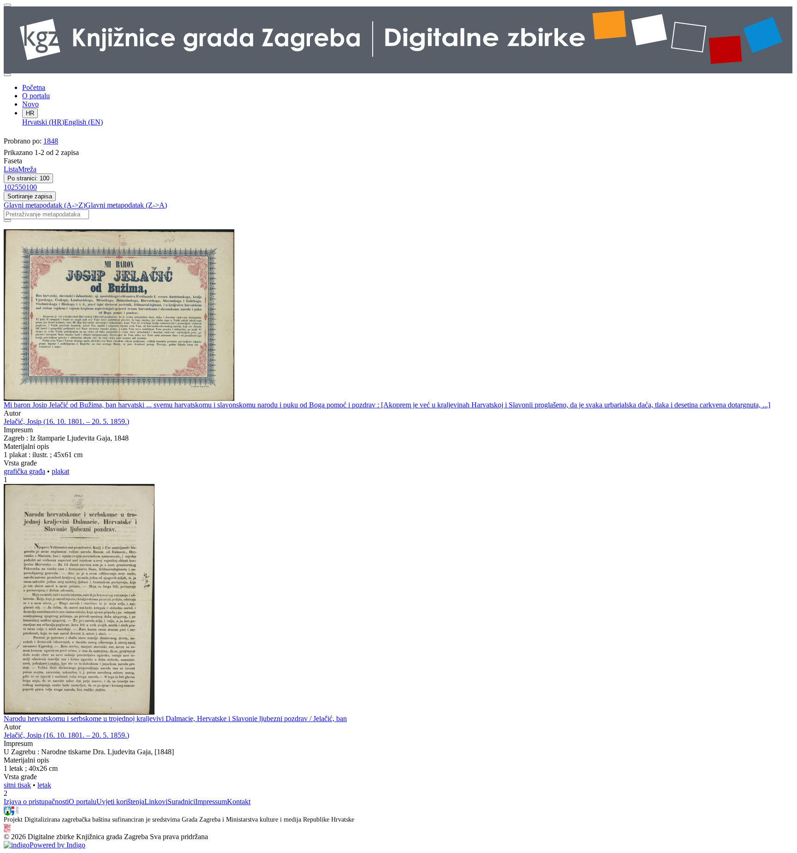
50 (22, 187)
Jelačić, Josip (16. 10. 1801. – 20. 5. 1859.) (66, 421)
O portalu (36, 96)
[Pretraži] (7, 220)
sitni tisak (17, 785)
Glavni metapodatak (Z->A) (126, 205)
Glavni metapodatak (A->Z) (44, 205)
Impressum (211, 801)
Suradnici (181, 801)
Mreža (27, 169)
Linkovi (155, 801)
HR (30, 113)
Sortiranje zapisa (29, 196)
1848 (50, 141)
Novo (30, 104)
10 (7, 187)
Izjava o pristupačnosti (36, 801)
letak (44, 785)
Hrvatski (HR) (43, 122)
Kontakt (238, 801)
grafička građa (24, 471)
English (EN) (83, 122)
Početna (33, 87)
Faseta (13, 161)
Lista (11, 169)
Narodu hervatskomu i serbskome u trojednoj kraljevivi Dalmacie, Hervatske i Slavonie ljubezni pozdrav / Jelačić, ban (175, 718)
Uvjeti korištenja (120, 801)
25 (14, 187)
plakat (60, 471)
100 (31, 187)
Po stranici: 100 (28, 178)
